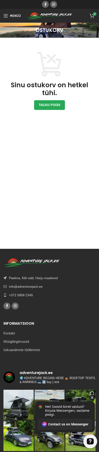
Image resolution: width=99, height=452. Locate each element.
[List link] (49, 295)
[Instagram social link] (53, 4)
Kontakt (9, 333)
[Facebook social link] (45, 4)
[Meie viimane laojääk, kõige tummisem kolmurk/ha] (18, 405)
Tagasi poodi (49, 105)
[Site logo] (49, 15)
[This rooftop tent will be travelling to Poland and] (18, 436)
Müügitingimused (16, 341)
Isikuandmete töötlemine (21, 350)
